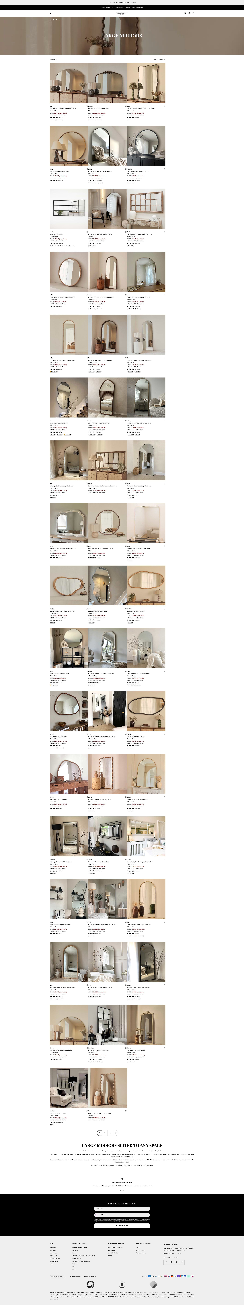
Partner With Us (76, 1258)
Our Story (75, 1250)
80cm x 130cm (54, 613)
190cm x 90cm (131, 927)
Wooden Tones (54, 1261)
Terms (122, 1221)
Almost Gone (53, 1255)
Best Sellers (53, 1250)
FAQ (73, 1269)
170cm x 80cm (92, 174)
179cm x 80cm (131, 676)
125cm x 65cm (54, 425)
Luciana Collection (55, 1258)
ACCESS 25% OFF (122, 1225)
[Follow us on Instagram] (171, 1262)
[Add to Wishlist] (87, 106)
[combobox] (71, 13)
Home (51, 19)
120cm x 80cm (131, 111)
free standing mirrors (160, 1154)
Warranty (110, 1255)
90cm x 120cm (54, 111)
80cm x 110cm (54, 739)
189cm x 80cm (131, 1052)
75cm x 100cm (54, 551)
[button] (181, 13)
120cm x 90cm (131, 299)
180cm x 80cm (92, 425)
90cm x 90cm (53, 299)
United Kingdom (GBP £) (56, 1276)
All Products (53, 1247)
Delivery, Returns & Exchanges (81, 1261)
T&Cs (138, 1247)
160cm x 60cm (92, 299)
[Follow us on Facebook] (166, 1262)
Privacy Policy (117, 1221)
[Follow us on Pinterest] (176, 1262)
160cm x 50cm (131, 362)
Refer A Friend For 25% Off (115, 1247)
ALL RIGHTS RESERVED (90, 1276)
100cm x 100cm (54, 174)
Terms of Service (141, 1253)
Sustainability (111, 1250)
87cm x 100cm (92, 111)
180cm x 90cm (54, 488)
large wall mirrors (148, 1154)
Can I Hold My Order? (114, 1253)
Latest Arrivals (53, 1253)
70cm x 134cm (131, 236)
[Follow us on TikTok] (181, 1262)
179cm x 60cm (92, 927)
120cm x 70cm (54, 927)
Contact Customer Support (79, 1247)
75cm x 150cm (131, 613)
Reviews (74, 1253)
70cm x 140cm (54, 236)
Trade (51, 1264)
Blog (73, 1266)
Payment (74, 1264)
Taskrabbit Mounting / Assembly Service (83, 1255)
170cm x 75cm (92, 676)
